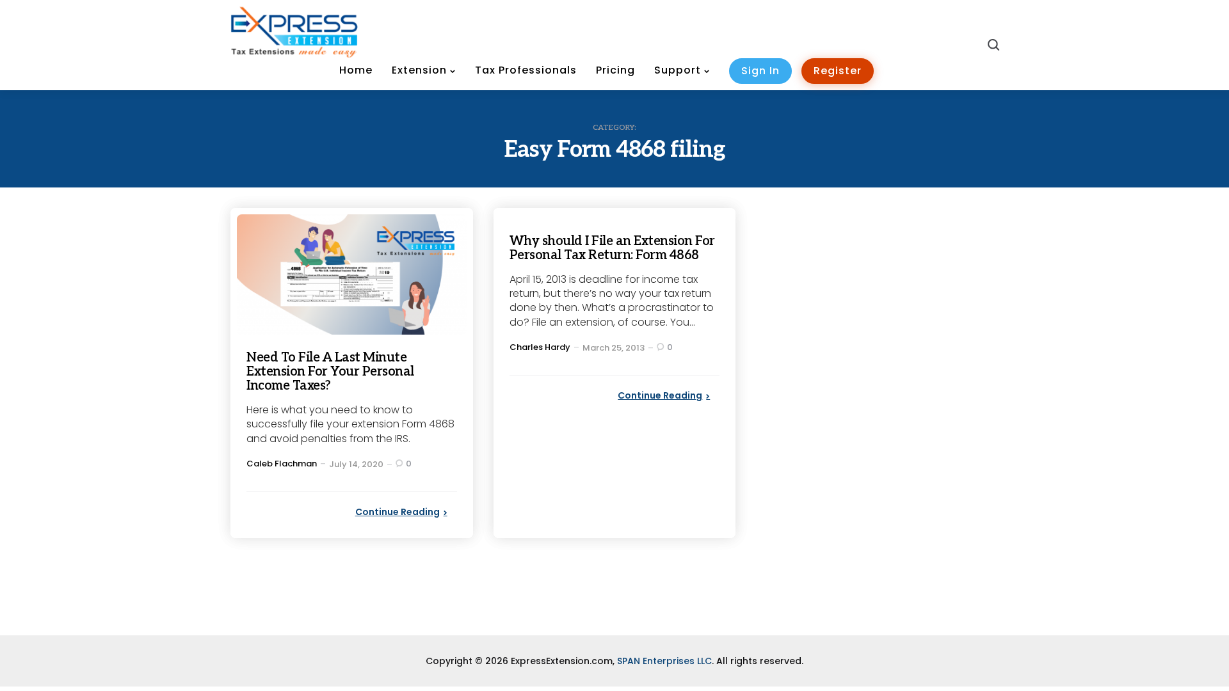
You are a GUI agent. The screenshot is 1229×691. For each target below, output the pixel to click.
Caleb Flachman (281, 463)
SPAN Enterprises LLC (664, 661)
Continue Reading (397, 511)
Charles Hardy (540, 347)
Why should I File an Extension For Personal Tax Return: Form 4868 (612, 248)
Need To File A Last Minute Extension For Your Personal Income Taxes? (330, 371)
